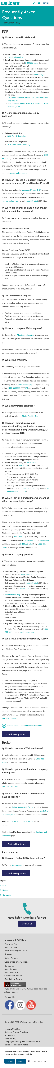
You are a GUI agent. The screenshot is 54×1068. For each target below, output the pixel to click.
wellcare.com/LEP (9, 718)
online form (31, 462)
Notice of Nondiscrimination (16, 1045)
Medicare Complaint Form (15, 950)
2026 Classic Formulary (16, 136)
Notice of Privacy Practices (16, 1032)
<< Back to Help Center (16, 734)
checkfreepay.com (27, 632)
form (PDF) (23, 465)
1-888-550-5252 (31, 201)
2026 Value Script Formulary (18, 145)
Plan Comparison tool (25, 335)
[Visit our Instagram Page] (20, 1005)
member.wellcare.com (18, 173)
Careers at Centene (13, 975)
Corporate (6, 895)
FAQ (18, 22)
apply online (44, 540)
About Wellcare (11, 972)
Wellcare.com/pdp (25, 384)
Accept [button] (21, 1061)
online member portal (29, 574)
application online (16, 57)
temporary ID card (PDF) (31, 190)
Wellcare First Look (10, 787)
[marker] (34, 3)
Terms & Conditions (12, 1029)
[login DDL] (39, 3)
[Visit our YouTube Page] (31, 1005)
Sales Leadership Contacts (23, 821)
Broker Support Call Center (22, 807)
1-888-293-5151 (31, 63)
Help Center (8, 22)
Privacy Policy (10, 1038)
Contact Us (27, 923)
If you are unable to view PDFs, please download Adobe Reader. (25, 990)
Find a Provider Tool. (30, 416)
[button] (36, 1061)
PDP (4, 885)
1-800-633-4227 (19, 537)
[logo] (10, 3)
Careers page (17, 865)
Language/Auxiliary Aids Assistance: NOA (22, 1041)
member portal (28, 488)
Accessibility (9, 1035)
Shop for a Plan (11, 947)
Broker (5, 890)
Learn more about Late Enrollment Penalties (24, 726)
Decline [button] (10, 1061)
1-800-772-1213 (26, 544)
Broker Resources (12, 958)
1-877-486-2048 (30, 540)
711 (26, 388)
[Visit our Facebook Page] (9, 1005)
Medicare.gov (39, 75)
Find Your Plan (10, 944)
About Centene (11, 969)
